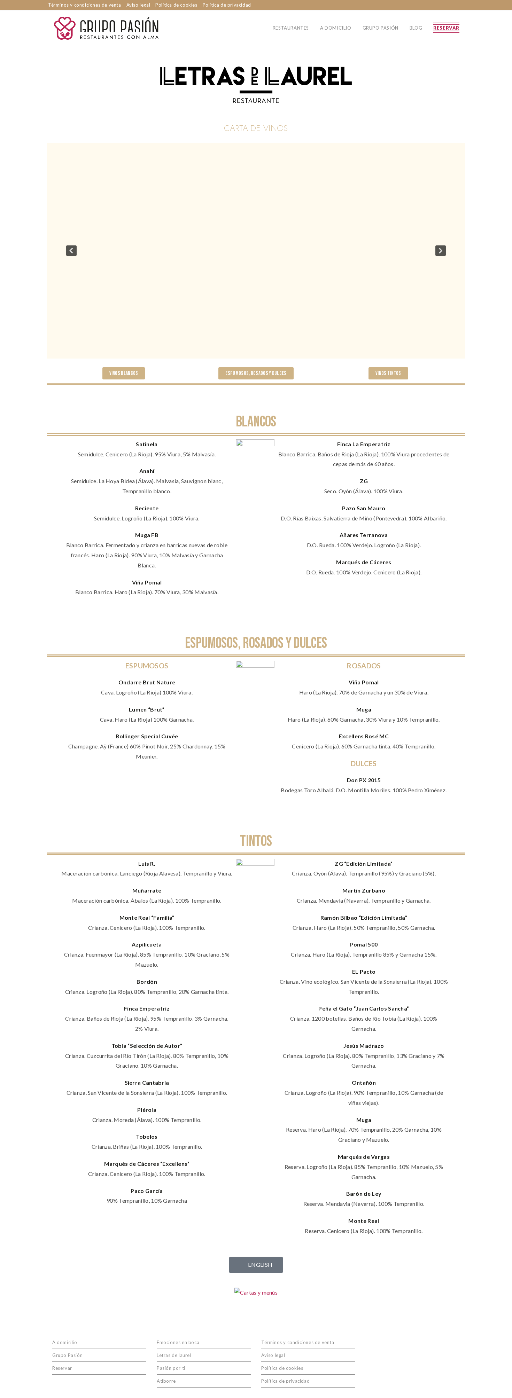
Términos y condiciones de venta (84, 5)
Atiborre (166, 1381)
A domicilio (64, 1342)
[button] (71, 250)
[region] (256, 250)
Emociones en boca (178, 1342)
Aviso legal (138, 5)
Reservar (62, 1368)
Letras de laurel (174, 1355)
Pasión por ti (171, 1368)
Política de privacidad (227, 5)
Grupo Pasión (67, 1355)
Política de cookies (176, 5)
